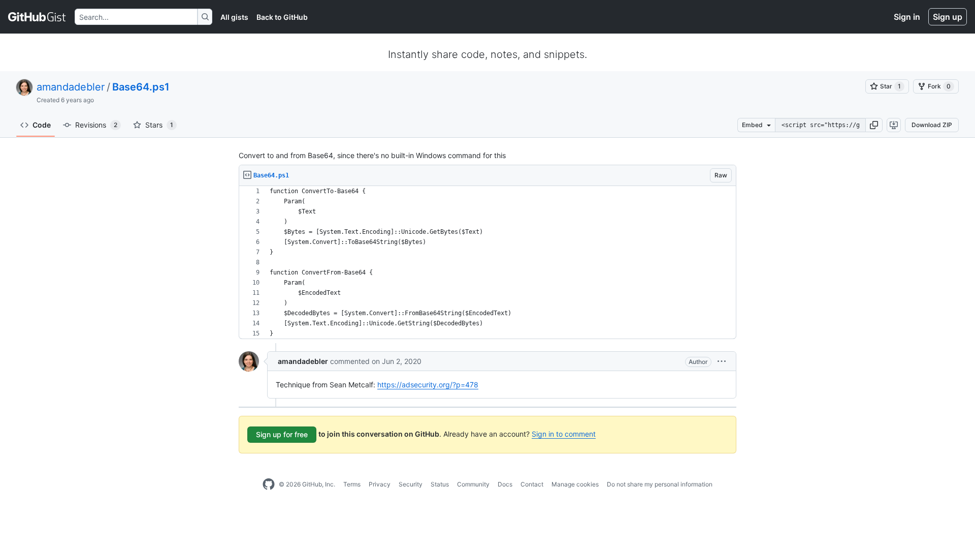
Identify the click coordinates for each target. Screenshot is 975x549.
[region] (487, 262)
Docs (505, 484)
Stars (159, 124)
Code (41, 124)
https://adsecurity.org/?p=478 (427, 384)
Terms (352, 484)
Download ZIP (932, 125)
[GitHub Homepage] (269, 484)
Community (473, 484)
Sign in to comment (564, 434)
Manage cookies (575, 484)
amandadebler (71, 87)
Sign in (907, 17)
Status (440, 484)
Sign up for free (282, 434)
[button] (874, 125)
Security (410, 484)
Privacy (380, 484)
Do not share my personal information (659, 484)
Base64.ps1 (141, 87)
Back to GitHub (282, 17)
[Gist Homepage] (37, 17)
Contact (532, 484)
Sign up (947, 17)
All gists (234, 17)
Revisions (96, 124)
